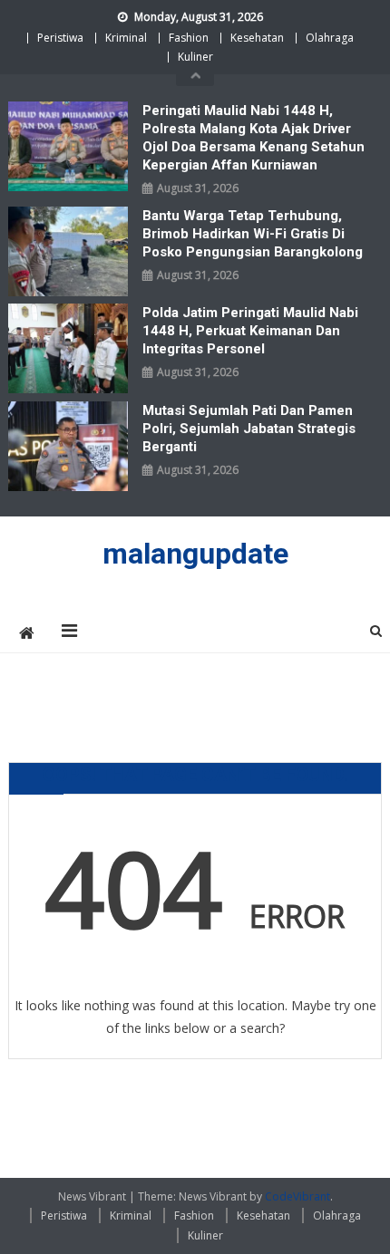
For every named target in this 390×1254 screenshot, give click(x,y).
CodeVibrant (297, 1196)
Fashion (189, 37)
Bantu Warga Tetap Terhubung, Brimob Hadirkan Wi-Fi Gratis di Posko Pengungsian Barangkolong (252, 233)
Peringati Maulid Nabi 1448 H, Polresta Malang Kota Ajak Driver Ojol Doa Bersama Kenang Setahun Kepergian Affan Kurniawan (253, 137)
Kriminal (126, 37)
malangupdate (195, 553)
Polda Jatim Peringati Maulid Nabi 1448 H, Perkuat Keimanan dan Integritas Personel (250, 330)
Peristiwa (60, 37)
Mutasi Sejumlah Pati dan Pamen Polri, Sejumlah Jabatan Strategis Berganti (249, 428)
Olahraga (330, 37)
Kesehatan (257, 37)
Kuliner (195, 56)
